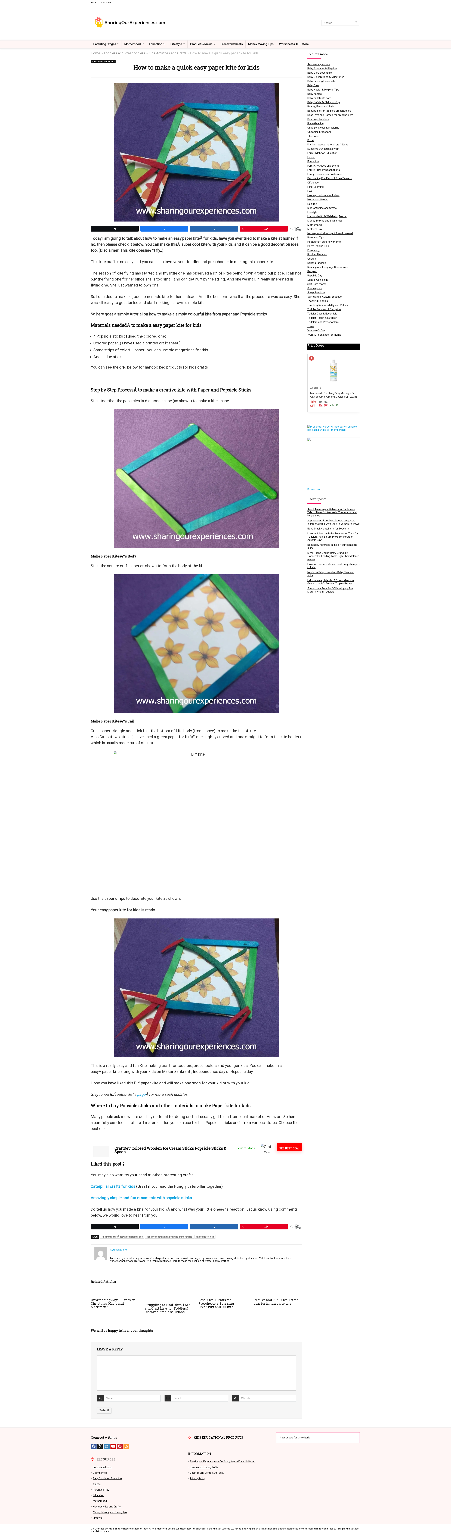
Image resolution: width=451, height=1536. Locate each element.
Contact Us (106, 2)
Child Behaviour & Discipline (323, 127)
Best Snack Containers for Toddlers (328, 528)
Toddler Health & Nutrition (322, 317)
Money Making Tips (261, 44)
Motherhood (132, 44)
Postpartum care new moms (324, 241)
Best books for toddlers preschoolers (329, 110)
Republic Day (314, 275)
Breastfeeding (315, 123)
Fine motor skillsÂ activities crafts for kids (122, 1237)
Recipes (312, 271)
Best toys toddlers (318, 119)
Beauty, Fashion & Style (320, 106)
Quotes (311, 258)
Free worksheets (232, 44)
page (141, 1094)
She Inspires (314, 288)
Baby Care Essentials (319, 72)
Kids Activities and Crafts (168, 53)
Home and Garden (317, 199)
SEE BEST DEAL (289, 1148)
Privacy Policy (197, 1478)
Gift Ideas (313, 182)
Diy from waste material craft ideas (327, 144)
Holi (309, 191)
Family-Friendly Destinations (323, 170)
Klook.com (313, 489)
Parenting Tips (315, 237)
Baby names (314, 93)
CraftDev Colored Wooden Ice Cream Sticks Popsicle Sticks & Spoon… (170, 1150)
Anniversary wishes (318, 64)
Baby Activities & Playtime (322, 68)
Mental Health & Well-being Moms (327, 216)
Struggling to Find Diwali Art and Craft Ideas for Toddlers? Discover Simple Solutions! (167, 1308)
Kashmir (312, 203)
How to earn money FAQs (204, 1467)
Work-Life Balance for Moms (324, 334)
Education (155, 44)
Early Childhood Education (322, 153)
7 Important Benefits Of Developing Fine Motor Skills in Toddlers (330, 590)
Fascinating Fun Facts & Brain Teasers (329, 178)
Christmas (313, 136)
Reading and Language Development (328, 267)
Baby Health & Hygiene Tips (323, 89)
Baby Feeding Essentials (321, 81)
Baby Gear (313, 85)
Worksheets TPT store (294, 44)
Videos (97, 1484)
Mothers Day (314, 229)
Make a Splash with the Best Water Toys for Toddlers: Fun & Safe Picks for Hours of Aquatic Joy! (332, 536)
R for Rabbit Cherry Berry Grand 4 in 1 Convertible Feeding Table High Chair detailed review (333, 556)
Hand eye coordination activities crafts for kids (169, 1237)
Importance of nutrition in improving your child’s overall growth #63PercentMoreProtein (333, 522)
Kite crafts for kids (205, 1237)
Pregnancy (313, 250)
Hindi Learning (315, 186)
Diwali (310, 140)
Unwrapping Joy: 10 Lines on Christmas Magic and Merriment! (113, 1303)
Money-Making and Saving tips (324, 220)
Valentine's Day (316, 330)
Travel (310, 326)
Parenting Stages (104, 44)
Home (95, 53)
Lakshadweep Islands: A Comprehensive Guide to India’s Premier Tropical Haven (330, 582)
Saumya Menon (119, 1249)
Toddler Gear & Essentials (322, 313)
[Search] (356, 23)
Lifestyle (176, 44)
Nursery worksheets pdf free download (330, 233)
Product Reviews (201, 44)
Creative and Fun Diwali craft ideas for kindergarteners (275, 1302)
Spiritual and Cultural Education (325, 296)
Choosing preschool (319, 131)
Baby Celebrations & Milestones (325, 77)
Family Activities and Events (323, 165)
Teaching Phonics (317, 301)
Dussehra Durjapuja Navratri (323, 148)
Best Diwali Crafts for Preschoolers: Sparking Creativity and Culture (216, 1303)
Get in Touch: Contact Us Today (207, 1472)
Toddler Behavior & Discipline (324, 309)
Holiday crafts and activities (323, 195)
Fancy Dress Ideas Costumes (324, 174)
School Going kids (317, 279)
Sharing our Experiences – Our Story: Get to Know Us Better (222, 1461)
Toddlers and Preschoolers (124, 53)
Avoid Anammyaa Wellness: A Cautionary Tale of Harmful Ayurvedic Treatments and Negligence (332, 512)
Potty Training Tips (318, 246)
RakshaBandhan (316, 262)
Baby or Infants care (319, 98)
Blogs (93, 2)
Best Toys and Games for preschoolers (330, 115)
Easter (311, 157)
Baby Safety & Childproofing (323, 102)
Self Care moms (316, 284)
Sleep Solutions (316, 292)
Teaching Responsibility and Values (327, 305)
